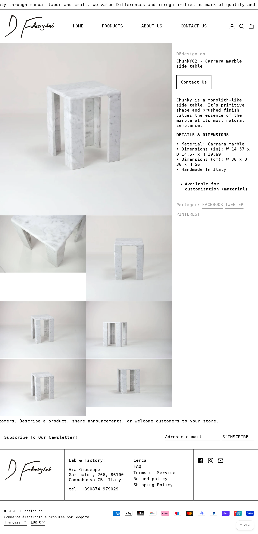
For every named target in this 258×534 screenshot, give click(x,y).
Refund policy (150, 478)
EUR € (36, 522)
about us (151, 26)
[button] (241, 26)
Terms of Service (154, 472)
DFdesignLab (190, 53)
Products (112, 26)
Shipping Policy (153, 484)
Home (78, 26)
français (13, 522)
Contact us (194, 26)
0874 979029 (104, 489)
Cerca (140, 460)
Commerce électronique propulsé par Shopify (46, 517)
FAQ (137, 466)
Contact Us (194, 82)
